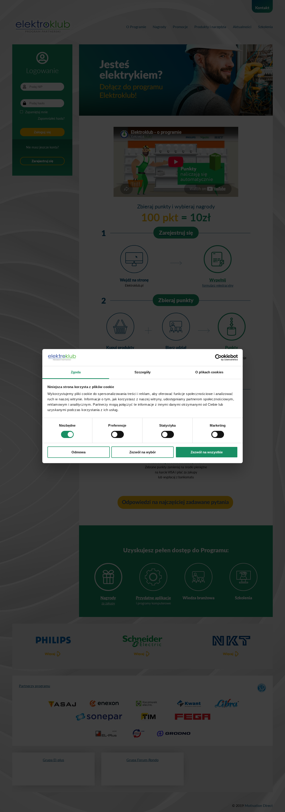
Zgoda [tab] (76, 372)
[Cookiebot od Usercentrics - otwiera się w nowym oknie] (218, 357)
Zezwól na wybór (142, 452)
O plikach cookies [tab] (209, 372)
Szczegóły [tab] (142, 372)
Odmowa (78, 452)
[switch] (117, 434)
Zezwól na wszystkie (207, 452)
